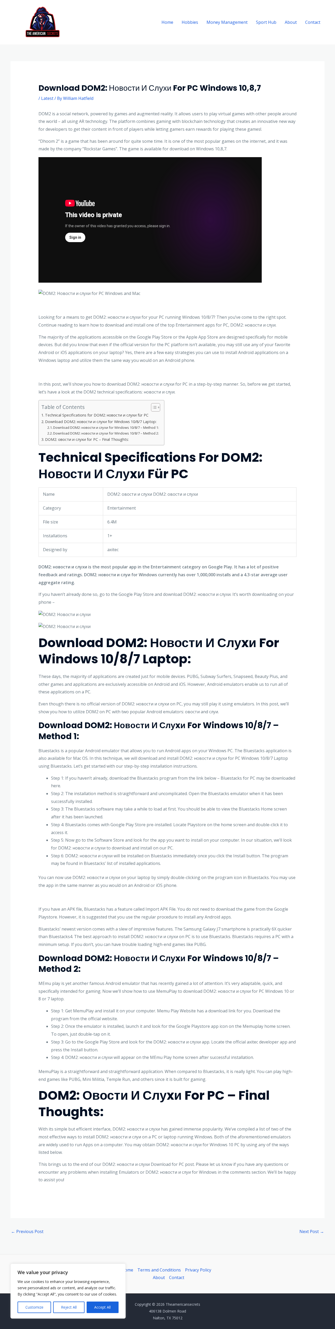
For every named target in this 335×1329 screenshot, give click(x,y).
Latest (47, 98)
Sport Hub (266, 22)
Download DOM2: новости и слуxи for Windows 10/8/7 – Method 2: (106, 433)
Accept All (102, 1307)
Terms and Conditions (159, 1270)
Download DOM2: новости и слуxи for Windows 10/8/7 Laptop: (101, 421)
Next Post (311, 1231)
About (291, 22)
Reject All (69, 1307)
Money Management (227, 22)
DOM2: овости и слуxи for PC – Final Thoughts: (87, 439)
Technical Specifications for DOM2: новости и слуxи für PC (96, 415)
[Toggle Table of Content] (153, 407)
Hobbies (190, 22)
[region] (68, 1291)
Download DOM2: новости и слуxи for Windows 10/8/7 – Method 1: (106, 427)
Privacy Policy (198, 1270)
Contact (312, 22)
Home (167, 22)
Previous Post (27, 1231)
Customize (34, 1307)
